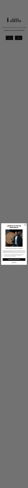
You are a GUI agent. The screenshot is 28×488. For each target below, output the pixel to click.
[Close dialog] (25, 225)
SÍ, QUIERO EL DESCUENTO (14, 259)
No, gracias (14, 262)
